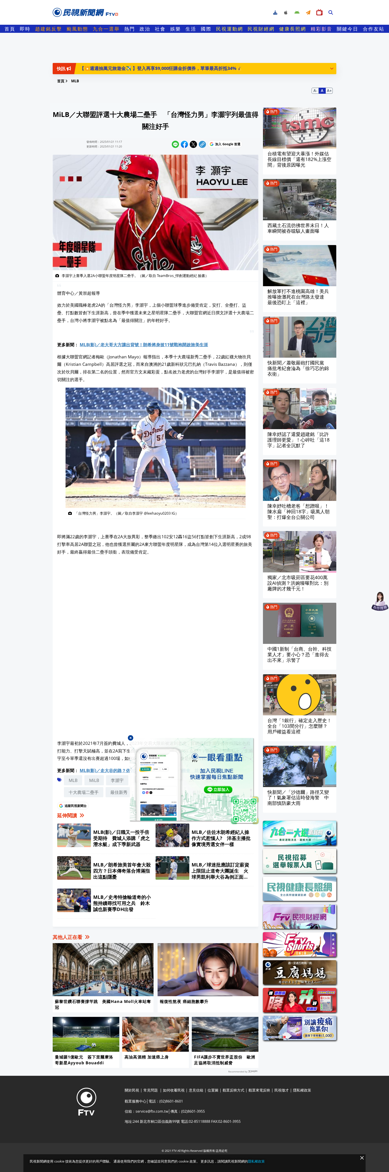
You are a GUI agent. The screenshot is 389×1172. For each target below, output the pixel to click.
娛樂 (175, 29)
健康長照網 (292, 29)
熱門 (129, 29)
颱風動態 (77, 29)
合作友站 (373, 29)
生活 (190, 29)
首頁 (10, 29)
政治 (145, 29)
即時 (25, 29)
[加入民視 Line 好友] (194, 781)
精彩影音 (321, 29)
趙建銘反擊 (48, 29)
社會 (160, 29)
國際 (206, 29)
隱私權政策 (256, 1161)
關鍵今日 (347, 29)
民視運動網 (229, 29)
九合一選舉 (106, 29)
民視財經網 (261, 29)
